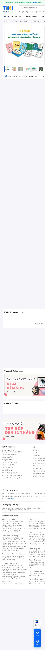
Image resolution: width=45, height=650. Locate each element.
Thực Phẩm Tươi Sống (10, 536)
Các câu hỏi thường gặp (9, 454)
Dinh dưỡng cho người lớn (13, 528)
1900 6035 (10, 499)
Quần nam (41, 534)
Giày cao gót (33, 551)
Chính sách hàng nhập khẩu (10, 473)
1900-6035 (10, 450)
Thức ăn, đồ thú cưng (11, 548)
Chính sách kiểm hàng (9, 465)
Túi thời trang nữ (35, 571)
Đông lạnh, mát (15, 541)
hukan (17, 510)
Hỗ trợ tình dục (17, 576)
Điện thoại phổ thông (11, 558)
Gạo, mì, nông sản (11, 543)
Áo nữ (31, 521)
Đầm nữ (36, 521)
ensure (40, 508)
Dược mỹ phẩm (19, 578)
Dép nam (39, 564)
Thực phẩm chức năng (12, 567)
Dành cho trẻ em (11, 546)
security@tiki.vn (17, 478)
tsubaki (30, 510)
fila (25, 510)
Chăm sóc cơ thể (11, 569)
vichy (21, 510)
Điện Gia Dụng (7, 581)
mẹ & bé (38, 12)
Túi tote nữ (40, 575)
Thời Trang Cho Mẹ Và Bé (10, 521)
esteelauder (15, 508)
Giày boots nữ (36, 554)
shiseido (4, 510)
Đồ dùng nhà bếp (7, 584)
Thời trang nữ (34, 519)
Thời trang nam (35, 532)
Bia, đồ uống (8, 545)
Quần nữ (42, 521)
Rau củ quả (8, 540)
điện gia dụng (23, 12)
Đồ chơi (21, 521)
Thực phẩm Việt (18, 540)
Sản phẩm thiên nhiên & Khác (13, 571)
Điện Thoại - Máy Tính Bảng (12, 554)
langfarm (11, 510)
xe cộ (31, 12)
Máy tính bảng (10, 559)
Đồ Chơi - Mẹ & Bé (8, 519)
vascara (4, 508)
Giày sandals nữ (40, 553)
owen (35, 508)
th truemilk (23, 508)
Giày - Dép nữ (34, 549)
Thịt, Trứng (11, 538)
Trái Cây (4, 538)
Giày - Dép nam (35, 560)
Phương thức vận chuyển (9, 462)
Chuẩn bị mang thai (12, 532)
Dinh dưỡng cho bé (11, 527)
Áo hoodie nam (38, 538)
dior (9, 508)
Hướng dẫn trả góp (7, 470)
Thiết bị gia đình (19, 584)
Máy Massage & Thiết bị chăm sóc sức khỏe (14, 570)
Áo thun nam (33, 534)
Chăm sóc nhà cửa (13, 550)
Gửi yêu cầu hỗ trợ (7, 457)
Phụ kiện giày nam (38, 566)
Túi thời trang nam (36, 579)
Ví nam (31, 581)
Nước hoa (9, 576)
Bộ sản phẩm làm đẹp (13, 577)
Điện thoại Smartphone (9, 556)
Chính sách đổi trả (7, 467)
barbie (30, 508)
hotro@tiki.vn (18, 475)
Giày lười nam (33, 562)
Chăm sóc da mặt (7, 566)
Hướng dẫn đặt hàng (8, 460)
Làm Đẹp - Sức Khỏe (9, 563)
